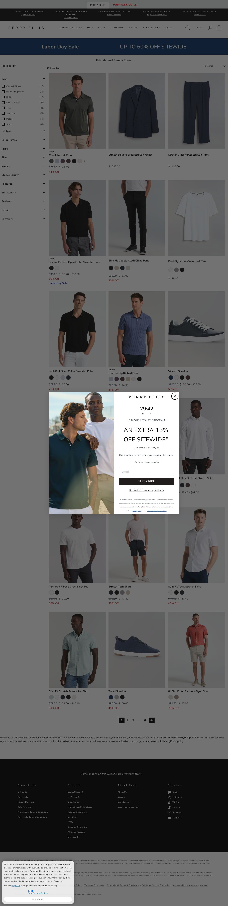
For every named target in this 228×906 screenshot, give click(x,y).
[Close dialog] (175, 396)
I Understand (38, 899)
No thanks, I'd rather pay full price (146, 490)
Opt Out (16, 885)
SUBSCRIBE (146, 481)
